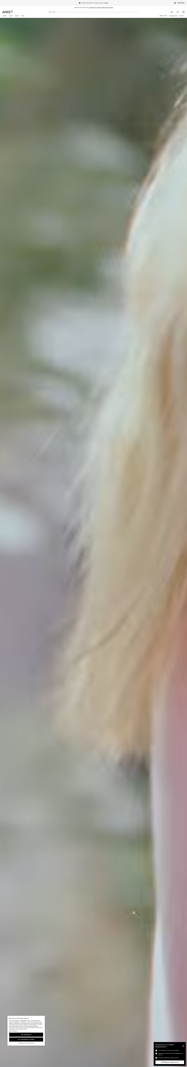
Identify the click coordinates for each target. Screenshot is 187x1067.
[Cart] (183, 12)
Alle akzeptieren (26, 1034)
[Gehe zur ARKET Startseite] (7, 12)
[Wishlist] (177, 12)
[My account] (172, 12)
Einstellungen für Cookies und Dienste (26, 1043)
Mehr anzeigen (13, 1031)
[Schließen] (183, 1046)
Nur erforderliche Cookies (26, 1039)
